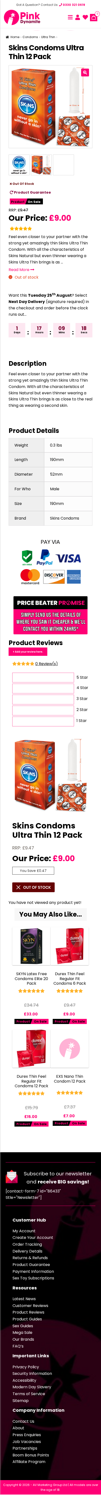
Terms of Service (29, 1394)
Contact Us (23, 1421)
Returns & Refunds (30, 1258)
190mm (57, 459)
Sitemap (21, 1400)
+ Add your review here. (28, 651)
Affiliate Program (29, 1461)
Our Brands (23, 1339)
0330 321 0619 (73, 5)
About (18, 1428)
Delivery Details (27, 1251)
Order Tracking (27, 1244)
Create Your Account (33, 1237)
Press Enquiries (27, 1435)
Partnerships (25, 1448)
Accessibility (24, 1380)
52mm (56, 474)
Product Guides (27, 1319)
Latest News (24, 1299)
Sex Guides (23, 1326)
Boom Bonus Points (31, 1455)
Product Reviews (28, 1312)
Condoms (30, 37)
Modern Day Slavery (32, 1387)
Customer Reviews (30, 1305)
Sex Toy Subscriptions (33, 1278)
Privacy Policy (26, 1367)
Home (15, 37)
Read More (19, 269)
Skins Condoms (64, 518)
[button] (85, 72)
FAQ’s (18, 1346)
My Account (24, 1231)
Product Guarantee (32, 192)
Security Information (32, 1373)
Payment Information (33, 1271)
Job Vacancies (27, 1441)
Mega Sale (22, 1332)
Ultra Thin (48, 37)
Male (54, 489)
